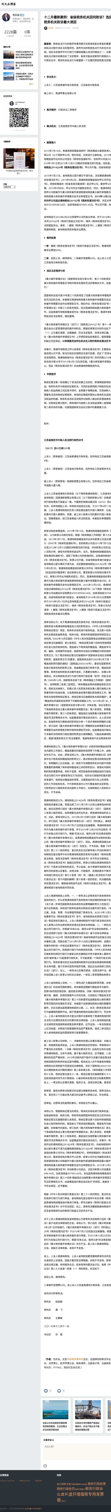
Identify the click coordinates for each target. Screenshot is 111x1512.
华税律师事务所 (75, 1359)
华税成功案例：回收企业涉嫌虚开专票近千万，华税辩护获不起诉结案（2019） (24, 76)
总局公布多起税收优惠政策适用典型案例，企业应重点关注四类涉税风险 (55, 1426)
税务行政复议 (80, 1489)
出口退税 (61, 1484)
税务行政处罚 (66, 1489)
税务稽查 (84, 1484)
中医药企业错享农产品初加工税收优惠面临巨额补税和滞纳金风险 (24, 54)
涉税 (68, 1484)
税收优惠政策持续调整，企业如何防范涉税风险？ (24, 65)
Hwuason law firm (7, 1480)
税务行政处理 (97, 1484)
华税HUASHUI (24, 1480)
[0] (46, 1391)
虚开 (64, 1494)
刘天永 (16, 15)
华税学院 (38, 1480)
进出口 (63, 1501)
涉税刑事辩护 (76, 1484)
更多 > (32, 84)
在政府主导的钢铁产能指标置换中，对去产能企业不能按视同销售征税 (87, 1426)
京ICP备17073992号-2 (33, 1508)
